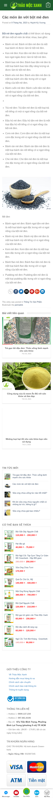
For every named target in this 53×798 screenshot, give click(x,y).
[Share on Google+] (37, 291)
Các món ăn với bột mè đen (25, 484)
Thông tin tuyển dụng (19, 690)
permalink (19, 305)
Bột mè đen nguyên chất (15, 33)
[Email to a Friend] (26, 291)
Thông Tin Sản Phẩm (33, 302)
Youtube (16, 796)
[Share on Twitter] (21, 291)
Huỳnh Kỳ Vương (37, 23)
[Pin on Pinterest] (31, 291)
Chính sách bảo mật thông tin (22, 686)
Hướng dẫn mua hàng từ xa (22, 678)
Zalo (36, 796)
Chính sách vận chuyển (20, 682)
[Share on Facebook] (15, 291)
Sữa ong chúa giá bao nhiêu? (26, 511)
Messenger (6, 796)
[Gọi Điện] (26, 792)
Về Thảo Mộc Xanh (18, 674)
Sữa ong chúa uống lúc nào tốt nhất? (30, 493)
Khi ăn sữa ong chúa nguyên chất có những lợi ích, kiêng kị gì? (30, 503)
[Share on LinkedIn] (42, 291)
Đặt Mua (47, 796)
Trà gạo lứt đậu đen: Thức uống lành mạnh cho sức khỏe (30, 476)
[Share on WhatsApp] (10, 291)
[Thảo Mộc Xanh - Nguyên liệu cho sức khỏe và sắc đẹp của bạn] (26, 5)
